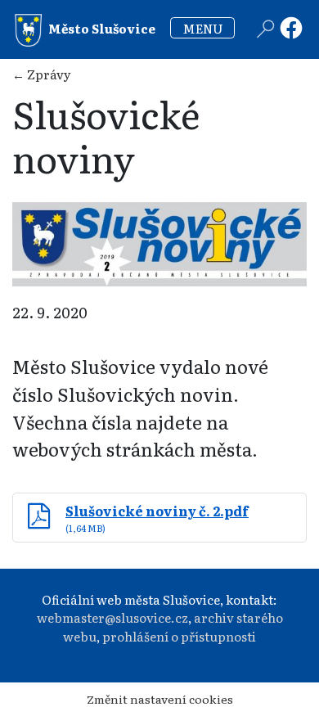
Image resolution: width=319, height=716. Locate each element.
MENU (202, 28)
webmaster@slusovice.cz (112, 617)
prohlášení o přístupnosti (179, 636)
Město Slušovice (100, 28)
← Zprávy (41, 74)
